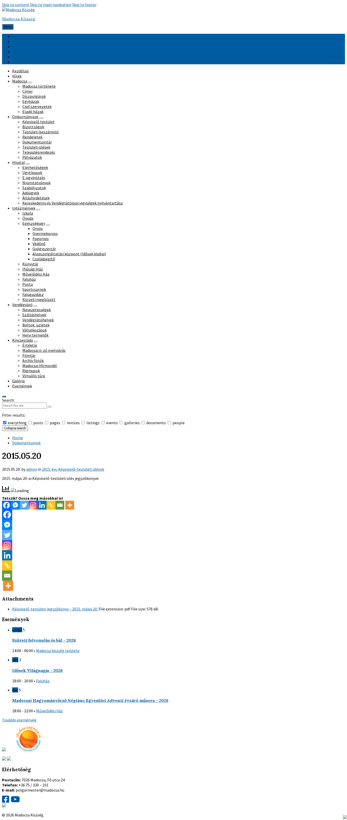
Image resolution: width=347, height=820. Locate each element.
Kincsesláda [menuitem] (22, 340)
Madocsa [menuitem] (19, 81)
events (112, 422)
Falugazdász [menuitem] (33, 294)
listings (93, 422)
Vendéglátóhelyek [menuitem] (38, 319)
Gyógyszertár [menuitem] (44, 248)
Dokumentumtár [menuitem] (37, 142)
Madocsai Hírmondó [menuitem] (39, 365)
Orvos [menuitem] (38, 228)
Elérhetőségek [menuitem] (35, 167)
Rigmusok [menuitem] (31, 370)
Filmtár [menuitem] (29, 355)
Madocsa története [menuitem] (39, 86)
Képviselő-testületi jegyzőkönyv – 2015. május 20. (55, 608)
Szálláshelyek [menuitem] (34, 314)
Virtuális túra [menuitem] (33, 375)
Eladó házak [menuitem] (32, 111)
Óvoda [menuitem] (27, 218)
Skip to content (15, 4)
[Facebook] (6, 505)
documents (156, 422)
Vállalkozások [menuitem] (34, 330)
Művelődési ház (49, 710)
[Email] (59, 505)
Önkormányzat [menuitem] (25, 116)
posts (38, 422)
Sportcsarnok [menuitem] (34, 289)
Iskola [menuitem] (27, 213)
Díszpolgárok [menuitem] (34, 96)
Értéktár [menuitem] (29, 345)
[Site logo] (18, 9)
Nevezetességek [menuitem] (36, 309)
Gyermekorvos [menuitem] (45, 233)
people (178, 422)
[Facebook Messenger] (15, 505)
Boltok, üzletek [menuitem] (36, 324)
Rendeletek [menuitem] (32, 136)
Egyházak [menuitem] (30, 101)
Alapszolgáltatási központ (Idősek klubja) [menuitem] (69, 253)
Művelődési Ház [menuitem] (36, 274)
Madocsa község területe (58, 650)
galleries (132, 422)
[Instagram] (33, 505)
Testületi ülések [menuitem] (36, 147)
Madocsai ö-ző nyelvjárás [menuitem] (44, 350)
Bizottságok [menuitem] (33, 126)
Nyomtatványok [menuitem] (36, 182)
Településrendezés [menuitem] (38, 152)
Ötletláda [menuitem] (20, 41)
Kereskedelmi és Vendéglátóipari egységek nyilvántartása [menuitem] (72, 203)
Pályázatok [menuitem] (32, 157)
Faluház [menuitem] (29, 279)
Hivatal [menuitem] (18, 162)
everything (17, 422)
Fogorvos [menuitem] (41, 238)
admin (31, 469)
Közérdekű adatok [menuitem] (28, 51)
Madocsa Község (18, 18)
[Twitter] (24, 505)
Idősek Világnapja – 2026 (37, 670)
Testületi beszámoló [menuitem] (40, 131)
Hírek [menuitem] (17, 75)
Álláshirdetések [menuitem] (36, 197)
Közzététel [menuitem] (22, 61)
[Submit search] (50, 406)
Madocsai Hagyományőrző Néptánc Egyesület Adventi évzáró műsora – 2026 (90, 700)
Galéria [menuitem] (18, 380)
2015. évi (49, 469)
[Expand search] (4, 396)
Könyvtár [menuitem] (30, 263)
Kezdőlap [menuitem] (20, 70)
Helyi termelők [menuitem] (35, 335)
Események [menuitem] (22, 385)
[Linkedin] (42, 505)
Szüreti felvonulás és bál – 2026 (44, 640)
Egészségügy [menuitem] (33, 223)
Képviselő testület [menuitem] (38, 121)
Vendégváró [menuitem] (22, 304)
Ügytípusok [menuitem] (32, 172)
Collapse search (15, 428)
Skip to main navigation (50, 4)
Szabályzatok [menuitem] (34, 187)
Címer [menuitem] (27, 91)
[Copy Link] (50, 505)
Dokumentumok (26, 442)
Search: (8, 400)
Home (17, 437)
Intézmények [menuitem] (23, 208)
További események (19, 719)
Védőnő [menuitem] (39, 243)
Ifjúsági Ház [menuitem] (32, 269)
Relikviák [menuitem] (20, 46)
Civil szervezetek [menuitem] (37, 106)
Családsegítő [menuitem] (44, 258)
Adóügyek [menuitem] (30, 192)
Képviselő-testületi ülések (81, 469)
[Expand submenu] (30, 82)
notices (73, 422)
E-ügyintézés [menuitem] (33, 177)
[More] (69, 505)
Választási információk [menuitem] (32, 56)
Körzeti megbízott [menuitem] (38, 299)
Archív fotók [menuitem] (33, 360)
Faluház (43, 680)
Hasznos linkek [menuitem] (25, 36)
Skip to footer (84, 4)
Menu (7, 27)
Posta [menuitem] (27, 284)
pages (55, 422)
